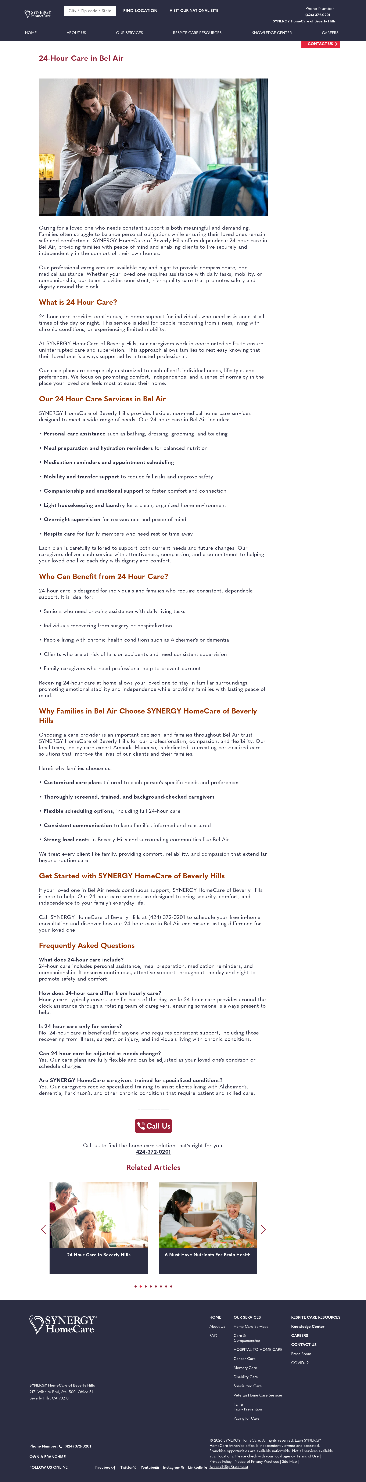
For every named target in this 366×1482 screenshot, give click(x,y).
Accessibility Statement (228, 1467)
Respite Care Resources (197, 33)
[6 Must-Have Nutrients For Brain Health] (99, 1215)
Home (31, 33)
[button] (135, 1286)
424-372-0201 (153, 1152)
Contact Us (320, 44)
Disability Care (246, 1377)
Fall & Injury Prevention (248, 1407)
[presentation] (44, 1229)
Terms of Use (308, 1457)
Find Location (140, 11)
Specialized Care (248, 1386)
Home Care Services (251, 1327)
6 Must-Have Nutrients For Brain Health (99, 1255)
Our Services (129, 33)
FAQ (213, 1336)
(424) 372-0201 (60, 1447)
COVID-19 (300, 1363)
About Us (76, 33)
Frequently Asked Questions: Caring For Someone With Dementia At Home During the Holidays (208, 1261)
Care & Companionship (247, 1338)
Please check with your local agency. (265, 1457)
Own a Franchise (47, 1457)
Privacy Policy (220, 1462)
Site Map (289, 1462)
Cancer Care (245, 1359)
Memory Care (245, 1368)
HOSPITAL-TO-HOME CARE (258, 1350)
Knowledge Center (272, 33)
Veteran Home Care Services (258, 1396)
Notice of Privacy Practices (256, 1462)
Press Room (301, 1354)
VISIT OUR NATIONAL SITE (194, 11)
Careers (330, 33)
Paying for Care (246, 1419)
